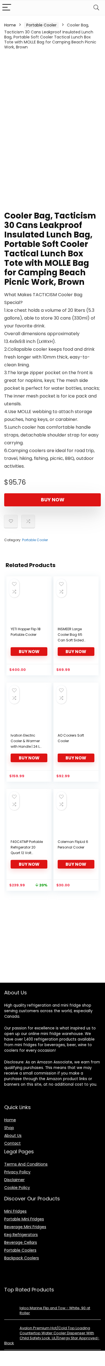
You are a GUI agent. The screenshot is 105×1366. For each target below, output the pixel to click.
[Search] (96, 7)
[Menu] (6, 7)
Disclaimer (14, 1180)
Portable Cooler (41, 25)
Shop (9, 1127)
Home (10, 25)
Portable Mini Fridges (24, 1219)
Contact (12, 1143)
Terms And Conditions (26, 1164)
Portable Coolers (20, 1250)
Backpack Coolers (21, 1258)
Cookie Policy (17, 1187)
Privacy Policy (17, 1172)
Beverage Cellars (20, 1242)
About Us (13, 1135)
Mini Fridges (15, 1211)
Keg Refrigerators (21, 1234)
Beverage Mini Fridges (25, 1227)
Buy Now (52, 499)
